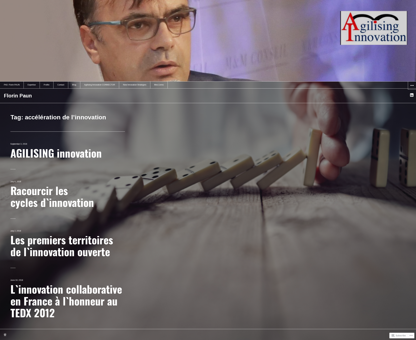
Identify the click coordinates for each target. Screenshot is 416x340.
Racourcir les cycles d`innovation (52, 196)
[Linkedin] (412, 95)
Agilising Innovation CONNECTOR (99, 85)
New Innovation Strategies (134, 85)
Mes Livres (159, 85)
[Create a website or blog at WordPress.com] (5, 335)
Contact (60, 85)
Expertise (32, 85)
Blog (74, 85)
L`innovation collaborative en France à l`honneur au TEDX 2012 (66, 300)
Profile (46, 85)
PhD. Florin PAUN (12, 85)
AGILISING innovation (56, 153)
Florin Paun (18, 96)
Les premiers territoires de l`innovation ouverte (61, 245)
